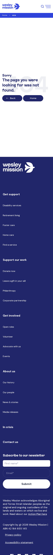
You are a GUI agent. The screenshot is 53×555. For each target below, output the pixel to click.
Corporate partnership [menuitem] (14, 300)
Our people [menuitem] (8, 392)
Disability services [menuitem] (12, 205)
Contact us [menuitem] (10, 442)
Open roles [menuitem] (8, 326)
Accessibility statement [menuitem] (19, 542)
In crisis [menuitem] (8, 427)
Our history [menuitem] (8, 382)
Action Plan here (37, 514)
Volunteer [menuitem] (8, 336)
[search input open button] (42, 6)
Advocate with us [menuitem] (12, 346)
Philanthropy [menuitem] (9, 290)
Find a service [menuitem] (10, 244)
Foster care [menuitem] (9, 225)
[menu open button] (48, 6)
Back (12, 98)
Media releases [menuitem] (10, 412)
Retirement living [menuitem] (11, 215)
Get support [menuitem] (11, 194)
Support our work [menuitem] (15, 260)
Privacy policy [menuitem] (13, 535)
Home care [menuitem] (8, 234)
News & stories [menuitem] (10, 402)
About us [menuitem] (9, 371)
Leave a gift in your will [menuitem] (14, 280)
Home (4, 15)
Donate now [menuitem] (9, 271)
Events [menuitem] (6, 356)
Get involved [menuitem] (11, 315)
